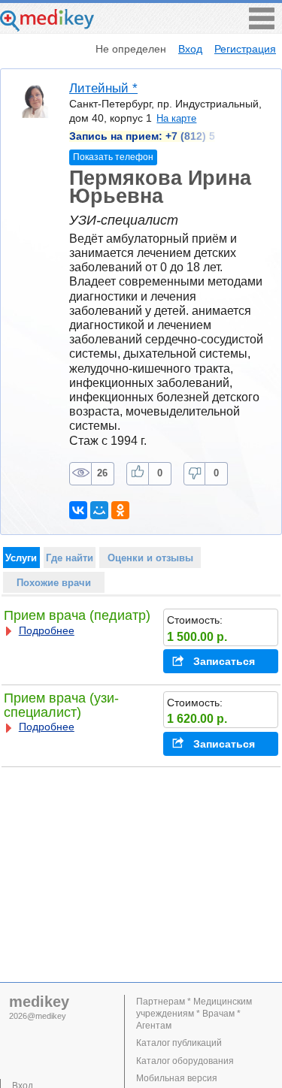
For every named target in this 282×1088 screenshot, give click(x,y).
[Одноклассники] (120, 510)
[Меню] (261, 25)
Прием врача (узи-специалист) (61, 705)
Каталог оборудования (185, 1061)
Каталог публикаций (179, 1043)
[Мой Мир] (99, 510)
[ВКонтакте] (78, 510)
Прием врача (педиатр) (77, 615)
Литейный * (103, 88)
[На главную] (47, 27)
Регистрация (245, 49)
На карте (176, 118)
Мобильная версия (176, 1078)
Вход (190, 49)
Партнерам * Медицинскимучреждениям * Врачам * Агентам (194, 1013)
